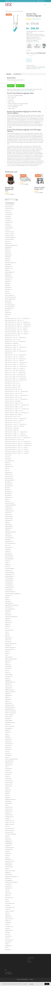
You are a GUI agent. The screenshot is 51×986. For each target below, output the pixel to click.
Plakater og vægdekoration (10, 759)
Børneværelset (8, 491)
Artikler (32, 958)
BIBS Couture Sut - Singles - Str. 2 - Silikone (14, 368)
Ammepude (7, 220)
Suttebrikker (7, 886)
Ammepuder (7, 222)
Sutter (6, 890)
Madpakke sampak (9, 707)
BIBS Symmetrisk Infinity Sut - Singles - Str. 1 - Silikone (16, 451)
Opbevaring (7, 741)
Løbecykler (7, 699)
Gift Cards (7, 566)
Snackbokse (7, 849)
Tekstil (6, 901)
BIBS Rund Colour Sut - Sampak (11, 401)
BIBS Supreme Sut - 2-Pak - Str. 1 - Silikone (14, 420)
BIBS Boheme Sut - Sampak (10, 343)
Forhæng (7, 549)
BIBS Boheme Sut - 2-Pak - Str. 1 (11, 335)
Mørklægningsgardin (9, 722)
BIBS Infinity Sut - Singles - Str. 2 (11, 387)
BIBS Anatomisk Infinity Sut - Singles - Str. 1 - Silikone (16, 331)
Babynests (7, 253)
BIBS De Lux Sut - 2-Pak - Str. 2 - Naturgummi (14, 374)
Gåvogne (7, 564)
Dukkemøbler (8, 520)
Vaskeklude (7, 941)
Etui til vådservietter (9, 543)
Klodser (6, 651)
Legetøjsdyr (7, 695)
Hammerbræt (8, 607)
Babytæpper (7, 266)
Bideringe (7, 458)
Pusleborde (7, 768)
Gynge (6, 597)
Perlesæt (7, 753)
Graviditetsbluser (8, 574)
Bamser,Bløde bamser (9, 297)
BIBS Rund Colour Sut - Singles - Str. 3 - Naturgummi (16, 412)
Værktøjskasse (8, 945)
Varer (29, 959)
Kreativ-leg (7, 668)
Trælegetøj (7, 922)
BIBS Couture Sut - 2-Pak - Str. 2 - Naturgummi (14, 358)
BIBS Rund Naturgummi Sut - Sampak (13, 414)
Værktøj (6, 943)
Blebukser (7, 462)
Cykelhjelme (7, 507)
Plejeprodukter (8, 761)
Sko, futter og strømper (10, 834)
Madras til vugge (8, 714)
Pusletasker (7, 780)
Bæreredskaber (8, 308)
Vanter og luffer (8, 940)
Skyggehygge (7, 841)
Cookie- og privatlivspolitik (22, 979)
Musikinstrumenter (9, 726)
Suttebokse (7, 884)
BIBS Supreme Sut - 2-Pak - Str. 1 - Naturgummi (15, 418)
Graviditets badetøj (9, 568)
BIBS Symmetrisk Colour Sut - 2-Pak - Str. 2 (14, 439)
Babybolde (7, 243)
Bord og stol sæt (8, 476)
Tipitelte (7, 915)
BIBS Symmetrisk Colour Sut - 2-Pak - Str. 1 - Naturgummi (17, 437)
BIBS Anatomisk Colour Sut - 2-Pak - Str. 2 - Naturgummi (16, 322)
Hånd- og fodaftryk (9, 609)
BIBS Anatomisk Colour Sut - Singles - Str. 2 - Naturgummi (17, 326)
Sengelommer (8, 811)
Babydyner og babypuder (10, 245)
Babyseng (7, 260)
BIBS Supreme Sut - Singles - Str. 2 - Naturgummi (15, 435)
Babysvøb (7, 264)
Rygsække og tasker (9, 799)
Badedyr (7, 270)
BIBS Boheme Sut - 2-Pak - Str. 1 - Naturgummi (14, 337)
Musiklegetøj (7, 728)
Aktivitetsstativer (8, 208)
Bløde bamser (8, 466)
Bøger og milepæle (9, 480)
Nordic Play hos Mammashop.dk (28, 90)
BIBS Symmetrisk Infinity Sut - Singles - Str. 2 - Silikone (16, 453)
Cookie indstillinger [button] (39, 984)
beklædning (7, 312)
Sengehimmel (8, 809)
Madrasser (7, 716)
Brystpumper (8, 497)
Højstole (6, 624)
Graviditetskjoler (8, 584)
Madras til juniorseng (9, 710)
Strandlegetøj (8, 880)
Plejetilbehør (7, 762)
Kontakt (29, 961)
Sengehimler (7, 807)
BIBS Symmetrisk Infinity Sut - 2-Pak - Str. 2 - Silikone (16, 449)
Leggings (7, 697)
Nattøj (6, 734)
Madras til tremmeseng (10, 712)
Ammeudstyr (7, 226)
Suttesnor (7, 891)
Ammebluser (7, 212)
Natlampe (7, 732)
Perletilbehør (8, 755)
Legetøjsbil (7, 693)
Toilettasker (7, 916)
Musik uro (7, 724)
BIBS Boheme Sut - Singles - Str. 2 (12, 349)
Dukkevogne (7, 535)
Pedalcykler (7, 747)
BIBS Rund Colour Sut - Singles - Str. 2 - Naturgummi (16, 408)
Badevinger (7, 289)
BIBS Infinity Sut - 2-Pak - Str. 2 (11, 383)
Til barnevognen (8, 907)
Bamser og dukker (9, 295)
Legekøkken (7, 680)
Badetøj (6, 285)
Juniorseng (7, 641)
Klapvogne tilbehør (9, 649)
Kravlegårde (7, 666)
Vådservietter (8, 936)
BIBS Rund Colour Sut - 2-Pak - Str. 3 (12, 397)
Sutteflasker (7, 888)
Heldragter (7, 614)
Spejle (6, 857)
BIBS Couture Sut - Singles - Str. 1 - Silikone (14, 364)
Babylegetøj (7, 247)
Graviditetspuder (8, 585)
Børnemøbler (8, 482)
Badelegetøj (7, 276)
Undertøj (7, 932)
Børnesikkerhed (8, 485)
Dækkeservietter (8, 510)
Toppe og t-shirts (8, 918)
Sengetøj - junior (8, 822)
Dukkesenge (7, 524)
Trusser (6, 924)
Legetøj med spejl (8, 689)
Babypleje (7, 256)
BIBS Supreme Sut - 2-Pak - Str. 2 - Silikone (14, 426)
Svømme (7, 895)
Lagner (6, 672)
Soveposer (7, 853)
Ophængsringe (8, 743)
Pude (6, 766)
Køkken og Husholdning (10, 659)
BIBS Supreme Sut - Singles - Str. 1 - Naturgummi (15, 431)
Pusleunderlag (8, 782)
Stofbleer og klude (9, 870)
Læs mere (31, 984)
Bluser (6, 468)
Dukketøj (7, 530)
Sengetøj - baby (8, 820)
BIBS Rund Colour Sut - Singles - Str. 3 (13, 410)
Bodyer (6, 470)
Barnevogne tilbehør (9, 304)
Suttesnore (7, 893)
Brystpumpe (7, 495)
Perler (6, 751)
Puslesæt (7, 774)
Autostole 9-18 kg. (9, 235)
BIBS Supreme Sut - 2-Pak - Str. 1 (12, 416)
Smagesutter (7, 845)
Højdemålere (7, 622)
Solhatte (7, 851)
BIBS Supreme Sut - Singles (10, 430)
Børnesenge (7, 483)
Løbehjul (7, 701)
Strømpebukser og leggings (10, 882)
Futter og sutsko (8, 557)
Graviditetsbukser (9, 576)
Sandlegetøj (7, 801)
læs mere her (36, 41)
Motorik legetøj (8, 720)
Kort (6, 655)
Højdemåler (7, 620)
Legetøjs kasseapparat (9, 691)
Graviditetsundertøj (9, 591)
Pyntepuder (7, 786)
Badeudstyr (7, 287)
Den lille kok (7, 514)
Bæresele (7, 310)
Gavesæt (7, 560)
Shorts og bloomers (9, 828)
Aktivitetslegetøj (8, 204)
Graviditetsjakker (8, 580)
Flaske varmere (8, 547)
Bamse (6, 291)
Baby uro (7, 241)
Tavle (6, 899)
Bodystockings (8, 472)
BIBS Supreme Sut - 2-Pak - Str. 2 (12, 422)
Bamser (6, 293)
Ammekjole (7, 216)
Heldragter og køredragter (10, 616)
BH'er (6, 316)
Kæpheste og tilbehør (9, 643)
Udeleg (6, 928)
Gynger (10, 11)
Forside (6, 11)
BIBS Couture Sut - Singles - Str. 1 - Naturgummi (15, 362)
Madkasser (7, 703)
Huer (6, 628)
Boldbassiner (8, 474)
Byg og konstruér (8, 503)
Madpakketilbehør (9, 709)
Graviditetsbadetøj (9, 572)
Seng (6, 805)
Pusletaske (7, 778)
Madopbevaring (8, 705)
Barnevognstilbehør (9, 306)
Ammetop (7, 224)
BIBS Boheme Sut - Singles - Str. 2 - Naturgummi (15, 351)
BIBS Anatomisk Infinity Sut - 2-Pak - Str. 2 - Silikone (15, 329)
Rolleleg (6, 797)
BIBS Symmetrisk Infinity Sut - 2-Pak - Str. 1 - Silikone (16, 447)
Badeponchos (8, 278)
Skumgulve (7, 839)
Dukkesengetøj (8, 526)
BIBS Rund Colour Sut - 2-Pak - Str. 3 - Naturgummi (15, 399)
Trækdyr (7, 920)
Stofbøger (7, 872)
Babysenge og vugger (9, 262)
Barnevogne (7, 303)
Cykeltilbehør (8, 508)
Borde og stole (8, 478)
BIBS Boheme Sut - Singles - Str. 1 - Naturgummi (15, 347)
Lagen (6, 670)
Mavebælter (7, 718)
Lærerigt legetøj (8, 674)
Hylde (6, 632)
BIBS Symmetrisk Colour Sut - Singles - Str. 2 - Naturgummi (17, 445)
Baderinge (7, 279)
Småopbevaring (8, 847)
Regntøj (6, 793)
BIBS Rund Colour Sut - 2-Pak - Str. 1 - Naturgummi (15, 391)
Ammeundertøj (8, 227)
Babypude (7, 258)
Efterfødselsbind (8, 541)
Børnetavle (7, 489)
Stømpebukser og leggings (10, 876)
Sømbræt (7, 855)
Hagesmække (8, 603)
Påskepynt (7, 745)
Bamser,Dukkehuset (9, 299)
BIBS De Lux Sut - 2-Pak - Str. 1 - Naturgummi (14, 372)
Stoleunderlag (8, 874)
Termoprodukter (8, 903)
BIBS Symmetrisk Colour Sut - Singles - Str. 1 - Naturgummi (17, 443)
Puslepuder (7, 772)
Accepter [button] (47, 984)
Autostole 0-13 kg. (9, 231)
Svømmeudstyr (8, 897)
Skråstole (7, 838)
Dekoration (7, 512)
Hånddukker (7, 610)
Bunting (6, 501)
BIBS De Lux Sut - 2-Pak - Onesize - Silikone (14, 370)
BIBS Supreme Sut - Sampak (11, 428)
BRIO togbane (8, 493)
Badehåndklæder (8, 272)
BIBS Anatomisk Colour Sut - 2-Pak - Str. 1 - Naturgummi (16, 318)
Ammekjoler (7, 218)
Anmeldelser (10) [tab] (17, 74)
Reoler (6, 795)
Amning (6, 229)
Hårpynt (6, 612)
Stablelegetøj (8, 864)
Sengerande (7, 814)
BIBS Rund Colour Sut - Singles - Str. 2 (13, 406)
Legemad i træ (8, 685)
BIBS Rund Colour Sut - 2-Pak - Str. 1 (12, 389)
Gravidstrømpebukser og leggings (12, 593)
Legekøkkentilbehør (9, 682)
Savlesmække (8, 803)
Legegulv (7, 678)
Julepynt (7, 639)
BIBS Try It (7, 455)
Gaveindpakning (8, 558)
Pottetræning (8, 764)
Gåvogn (6, 562)
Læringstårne (8, 676)
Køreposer (7, 664)
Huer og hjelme (8, 630)
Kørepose (7, 662)
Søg (16, 199)
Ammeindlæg (8, 214)
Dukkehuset (7, 518)
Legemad (7, 684)
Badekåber (7, 274)
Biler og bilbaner (8, 460)
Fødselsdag (7, 553)
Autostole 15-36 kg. (9, 233)
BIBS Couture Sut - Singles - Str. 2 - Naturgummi (15, 366)
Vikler (6, 947)
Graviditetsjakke (8, 578)
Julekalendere (8, 637)
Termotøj (7, 905)
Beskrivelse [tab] (8, 74)
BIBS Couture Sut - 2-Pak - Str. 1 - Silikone (13, 356)
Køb (29, 60)
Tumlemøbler (8, 926)
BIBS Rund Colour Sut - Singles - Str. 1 (13, 403)
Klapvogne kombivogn (9, 647)
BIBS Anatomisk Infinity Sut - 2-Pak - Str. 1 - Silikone (15, 328)
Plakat (6, 757)
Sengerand (7, 813)
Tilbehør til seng (8, 911)
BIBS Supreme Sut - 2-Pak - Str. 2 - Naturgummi (15, 424)
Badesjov (7, 281)
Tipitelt (6, 913)
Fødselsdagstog (8, 555)
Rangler (6, 789)
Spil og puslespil (8, 861)
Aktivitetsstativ (8, 206)
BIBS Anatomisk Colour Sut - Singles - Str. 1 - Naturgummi (17, 324)
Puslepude (7, 770)
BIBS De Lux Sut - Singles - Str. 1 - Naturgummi (15, 378)
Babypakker (7, 254)
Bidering (7, 456)
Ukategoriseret (8, 930)
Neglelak (7, 736)
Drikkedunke (7, 516)
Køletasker (7, 660)
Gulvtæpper (7, 595)
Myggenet (7, 730)
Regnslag (7, 791)
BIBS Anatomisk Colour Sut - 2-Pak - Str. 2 (13, 320)
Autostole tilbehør (9, 239)
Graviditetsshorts (8, 587)
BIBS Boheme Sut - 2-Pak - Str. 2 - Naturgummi (14, 341)
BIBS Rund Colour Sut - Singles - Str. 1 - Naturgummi (16, 405)
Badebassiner (8, 268)
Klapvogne (7, 645)
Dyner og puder (8, 537)
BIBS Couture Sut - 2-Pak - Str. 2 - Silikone (13, 360)
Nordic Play (38, 68)
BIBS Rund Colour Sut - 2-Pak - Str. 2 (12, 393)
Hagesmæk (7, 601)
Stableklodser (8, 863)
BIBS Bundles (8, 353)
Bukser (6, 499)
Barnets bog (7, 301)
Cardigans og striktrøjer (10, 505)
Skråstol (6, 836)
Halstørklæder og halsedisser (11, 605)
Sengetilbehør (8, 816)
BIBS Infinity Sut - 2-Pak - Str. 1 (11, 381)
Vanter (6, 938)
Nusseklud (7, 737)
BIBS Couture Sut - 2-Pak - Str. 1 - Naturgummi (14, 354)
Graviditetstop (8, 589)
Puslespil (7, 776)
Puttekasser (7, 784)
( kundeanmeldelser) (36, 19)
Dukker (6, 522)
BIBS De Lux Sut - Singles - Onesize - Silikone (14, 376)
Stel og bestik (8, 866)
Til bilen (6, 909)
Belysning (7, 314)
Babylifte (7, 249)
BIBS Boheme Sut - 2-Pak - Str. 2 (11, 339)
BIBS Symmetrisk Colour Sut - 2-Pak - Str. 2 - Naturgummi (17, 441)
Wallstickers (7, 949)
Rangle (6, 787)
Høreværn (7, 626)
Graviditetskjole (8, 582)
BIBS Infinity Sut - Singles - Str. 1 (11, 385)
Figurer (6, 545)
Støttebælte (7, 878)
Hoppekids (7, 618)
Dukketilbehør (8, 528)
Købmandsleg (8, 657)
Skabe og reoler (8, 832)
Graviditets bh (8, 570)
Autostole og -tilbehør (9, 237)
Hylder (6, 634)
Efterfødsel (7, 539)
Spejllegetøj (7, 859)
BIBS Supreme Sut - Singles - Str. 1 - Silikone (14, 433)
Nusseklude (7, 739)
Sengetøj (7, 818)
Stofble (6, 868)
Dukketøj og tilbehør (9, 532)
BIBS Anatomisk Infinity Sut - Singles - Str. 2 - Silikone (16, 333)
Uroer (6, 934)
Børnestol (7, 487)
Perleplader (7, 749)
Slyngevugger (8, 843)
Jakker (6, 635)
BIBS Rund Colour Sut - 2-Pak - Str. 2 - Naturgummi (15, 395)
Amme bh (7, 210)
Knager (6, 653)
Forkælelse (7, 551)
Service (6, 826)
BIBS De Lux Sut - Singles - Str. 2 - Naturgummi (15, 379)
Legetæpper (7, 687)
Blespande (7, 464)
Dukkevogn (7, 533)
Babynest (7, 251)
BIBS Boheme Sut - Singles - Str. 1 (12, 345)
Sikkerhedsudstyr (8, 830)
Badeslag (7, 283)
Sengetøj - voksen (8, 824)
